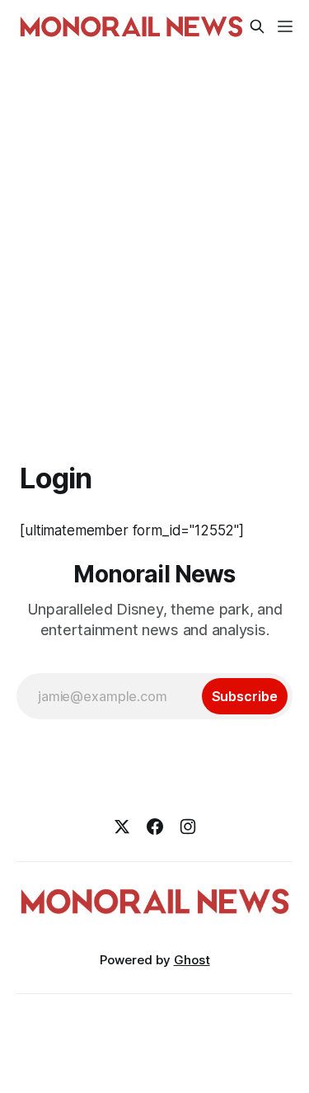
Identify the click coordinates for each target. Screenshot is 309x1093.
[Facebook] (155, 826)
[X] (122, 826)
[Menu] (285, 26)
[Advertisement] (154, 240)
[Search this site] (257, 26)
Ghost (192, 960)
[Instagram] (188, 826)
